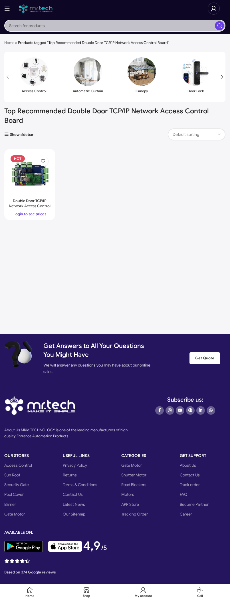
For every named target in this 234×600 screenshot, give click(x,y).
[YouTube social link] (180, 410)
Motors (127, 494)
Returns (70, 475)
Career (186, 514)
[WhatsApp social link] (211, 410)
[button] (7, 76)
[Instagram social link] (170, 410)
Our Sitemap (74, 514)
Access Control (18, 465)
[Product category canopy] (142, 76)
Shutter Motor (133, 475)
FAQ (183, 494)
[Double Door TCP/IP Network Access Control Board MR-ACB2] (30, 174)
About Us (188, 465)
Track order (190, 484)
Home (9, 42)
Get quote (204, 358)
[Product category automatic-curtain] (88, 76)
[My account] (214, 8)
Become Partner (194, 504)
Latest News (74, 504)
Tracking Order (134, 514)
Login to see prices (29, 214)
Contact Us (73, 494)
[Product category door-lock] (196, 76)
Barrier (10, 504)
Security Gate (16, 484)
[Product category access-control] (34, 76)
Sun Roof (12, 475)
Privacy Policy (75, 465)
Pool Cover (14, 494)
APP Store (130, 504)
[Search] (219, 25)
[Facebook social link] (159, 410)
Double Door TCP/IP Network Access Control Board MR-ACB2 (30, 206)
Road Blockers (133, 484)
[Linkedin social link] (200, 410)
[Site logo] (36, 8)
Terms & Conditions (80, 484)
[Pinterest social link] (190, 410)
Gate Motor (14, 514)
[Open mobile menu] (7, 8)
